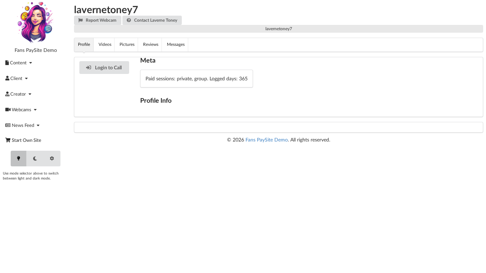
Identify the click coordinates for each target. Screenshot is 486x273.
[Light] (18, 158)
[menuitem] (20, 62)
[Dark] (34, 158)
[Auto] (51, 158)
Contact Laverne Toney (155, 20)
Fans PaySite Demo (36, 50)
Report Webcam (100, 20)
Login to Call (108, 67)
